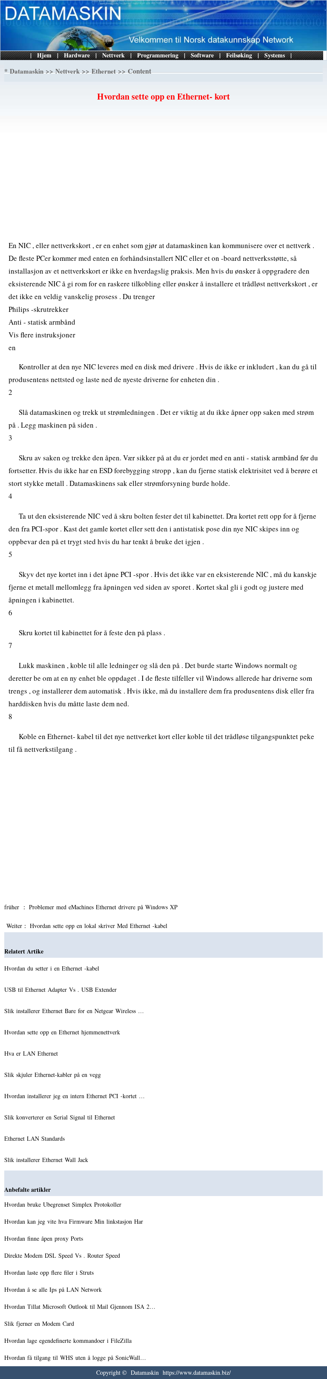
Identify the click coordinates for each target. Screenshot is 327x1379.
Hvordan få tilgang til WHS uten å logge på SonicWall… (75, 1357)
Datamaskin (26, 71)
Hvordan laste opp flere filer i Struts (50, 1272)
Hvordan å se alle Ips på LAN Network (54, 1289)
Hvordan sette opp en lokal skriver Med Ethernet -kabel (99, 926)
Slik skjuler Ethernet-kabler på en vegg (53, 1075)
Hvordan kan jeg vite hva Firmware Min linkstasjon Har (74, 1221)
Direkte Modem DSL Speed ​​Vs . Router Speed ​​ (63, 1255)
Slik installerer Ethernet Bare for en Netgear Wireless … (74, 1011)
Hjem (44, 55)
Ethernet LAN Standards (35, 1138)
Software (202, 55)
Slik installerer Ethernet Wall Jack (47, 1160)
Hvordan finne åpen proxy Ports (44, 1238)
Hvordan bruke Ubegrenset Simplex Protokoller (63, 1204)
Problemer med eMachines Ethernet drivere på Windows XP (104, 907)
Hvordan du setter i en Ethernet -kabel (52, 968)
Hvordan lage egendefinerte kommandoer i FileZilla (69, 1340)
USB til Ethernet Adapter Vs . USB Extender (61, 989)
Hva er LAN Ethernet (32, 1053)
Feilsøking (239, 55)
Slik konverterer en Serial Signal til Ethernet (60, 1117)
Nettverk (113, 55)
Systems (274, 55)
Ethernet (104, 71)
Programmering (157, 55)
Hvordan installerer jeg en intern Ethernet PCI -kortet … (74, 1096)
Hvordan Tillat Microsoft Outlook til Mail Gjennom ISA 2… (79, 1306)
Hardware (77, 55)
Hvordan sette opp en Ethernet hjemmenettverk (63, 1032)
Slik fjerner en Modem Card (40, 1323)
